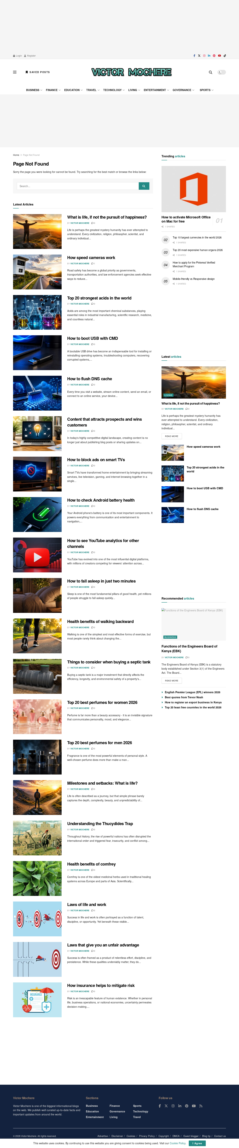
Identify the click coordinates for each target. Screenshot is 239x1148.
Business (32, 90)
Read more (173, 435)
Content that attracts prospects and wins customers (104, 422)
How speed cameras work (91, 257)
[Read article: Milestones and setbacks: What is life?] (37, 797)
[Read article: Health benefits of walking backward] (37, 635)
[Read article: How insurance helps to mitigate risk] (37, 999)
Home (16, 154)
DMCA (176, 1136)
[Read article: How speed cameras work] (37, 272)
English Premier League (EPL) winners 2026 (192, 692)
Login (18, 55)
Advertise (102, 1136)
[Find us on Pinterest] (214, 55)
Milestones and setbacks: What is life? (102, 783)
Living (132, 90)
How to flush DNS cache (89, 379)
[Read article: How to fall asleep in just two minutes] (37, 595)
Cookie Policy (177, 1143)
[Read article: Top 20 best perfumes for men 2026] (37, 757)
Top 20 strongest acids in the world (99, 298)
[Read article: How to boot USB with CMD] (37, 352)
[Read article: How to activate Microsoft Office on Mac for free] (194, 189)
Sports (205, 90)
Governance (182, 90)
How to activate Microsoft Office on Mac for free (186, 219)
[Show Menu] (14, 72)
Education (72, 90)
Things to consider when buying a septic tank (108, 662)
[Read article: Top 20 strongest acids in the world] (37, 312)
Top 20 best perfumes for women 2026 (102, 702)
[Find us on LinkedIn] (209, 55)
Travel (91, 90)
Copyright (164, 1136)
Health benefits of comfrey (91, 864)
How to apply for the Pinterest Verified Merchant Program (194, 264)
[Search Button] (210, 72)
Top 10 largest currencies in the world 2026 (197, 237)
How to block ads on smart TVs (96, 459)
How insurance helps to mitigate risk (100, 985)
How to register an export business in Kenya (193, 702)
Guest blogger (190, 1136)
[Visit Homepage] (131, 72)
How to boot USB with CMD (92, 338)
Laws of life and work (86, 904)
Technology (112, 90)
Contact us (220, 1136)
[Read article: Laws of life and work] (37, 919)
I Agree (197, 1143)
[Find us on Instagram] (204, 55)
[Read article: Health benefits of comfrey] (37, 878)
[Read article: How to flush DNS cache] (37, 393)
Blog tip (206, 1136)
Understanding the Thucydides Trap (100, 823)
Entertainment (155, 90)
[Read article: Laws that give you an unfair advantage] (37, 959)
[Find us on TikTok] (225, 55)
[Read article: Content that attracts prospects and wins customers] (37, 433)
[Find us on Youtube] (219, 55)
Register (31, 55)
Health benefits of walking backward (100, 621)
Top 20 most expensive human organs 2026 (198, 250)
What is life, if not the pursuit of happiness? (107, 217)
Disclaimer (117, 1136)
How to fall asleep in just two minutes (101, 581)
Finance (52, 90)
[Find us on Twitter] (199, 55)
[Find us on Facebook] (194, 55)
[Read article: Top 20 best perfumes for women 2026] (37, 716)
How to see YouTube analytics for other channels (103, 543)
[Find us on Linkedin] (179, 1106)
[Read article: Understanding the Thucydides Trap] (37, 838)
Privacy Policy (147, 1136)
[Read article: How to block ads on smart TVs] (37, 474)
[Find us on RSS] (200, 1106)
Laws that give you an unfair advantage (103, 945)
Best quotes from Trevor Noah (184, 697)
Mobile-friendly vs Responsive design (194, 279)
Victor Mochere (79, 223)
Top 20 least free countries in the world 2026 (193, 707)
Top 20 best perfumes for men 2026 (99, 742)
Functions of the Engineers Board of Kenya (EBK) (189, 648)
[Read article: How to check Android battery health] (37, 514)
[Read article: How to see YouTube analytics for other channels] (37, 555)
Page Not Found (31, 154)
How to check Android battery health (101, 500)
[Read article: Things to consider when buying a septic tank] (37, 676)
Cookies (131, 1136)
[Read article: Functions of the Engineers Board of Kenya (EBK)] (194, 624)
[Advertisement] (119, 26)
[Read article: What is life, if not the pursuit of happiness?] (37, 231)
